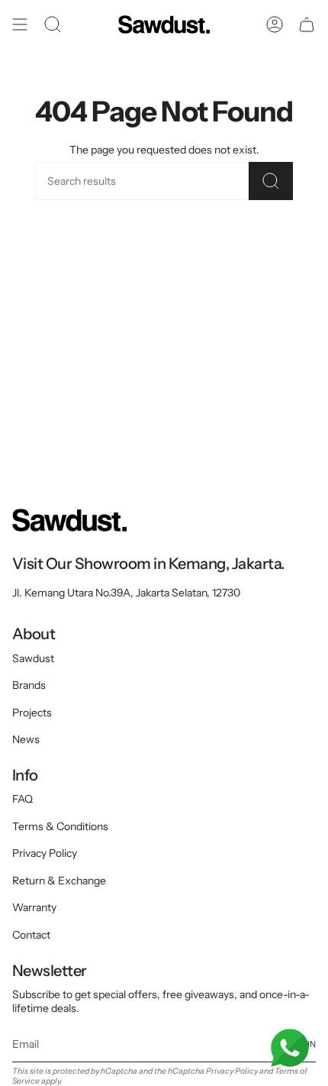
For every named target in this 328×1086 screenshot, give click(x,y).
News (26, 739)
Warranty (34, 907)
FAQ (22, 799)
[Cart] (307, 24)
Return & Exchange (59, 880)
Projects (32, 712)
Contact (31, 935)
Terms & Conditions (60, 826)
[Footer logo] (69, 520)
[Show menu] (20, 24)
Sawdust (33, 658)
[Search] (271, 181)
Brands (29, 685)
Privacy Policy (44, 853)
